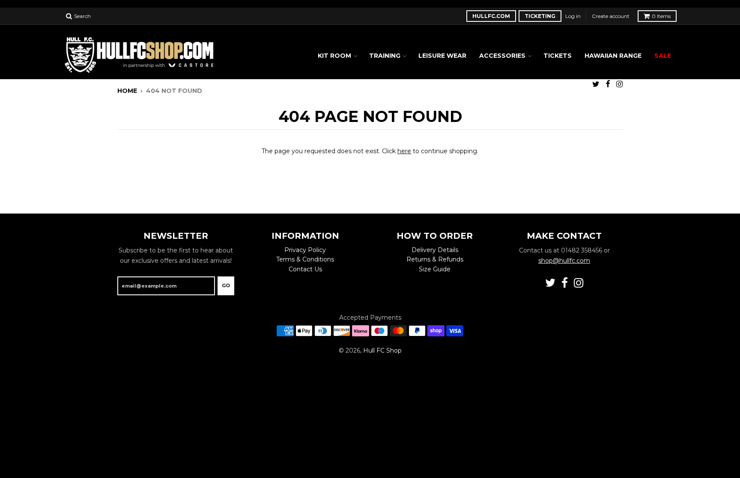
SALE (662, 55)
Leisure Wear (442, 55)
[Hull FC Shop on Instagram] (619, 84)
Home (127, 91)
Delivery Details (435, 250)
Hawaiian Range (613, 55)
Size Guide (435, 269)
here (404, 151)
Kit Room (334, 55)
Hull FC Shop (382, 350)
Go (226, 285)
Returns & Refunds (434, 259)
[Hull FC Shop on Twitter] (596, 84)
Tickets (557, 55)
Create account (611, 16)
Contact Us (305, 269)
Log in (573, 16)
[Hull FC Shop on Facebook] (608, 84)
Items (661, 16)
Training (384, 55)
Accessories (502, 55)
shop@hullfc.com (564, 260)
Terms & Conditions (305, 259)
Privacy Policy (305, 250)
